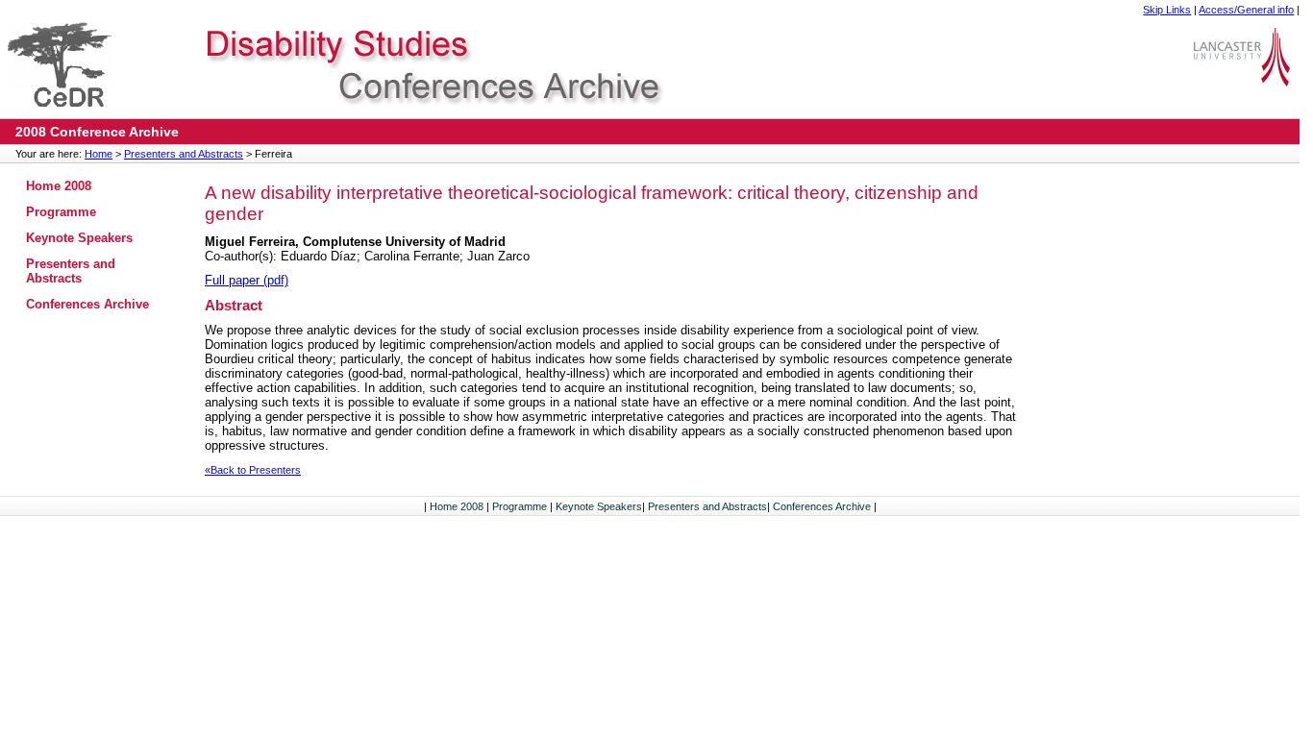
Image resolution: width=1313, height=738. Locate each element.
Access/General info (1246, 9)
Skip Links (1167, 9)
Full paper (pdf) (246, 280)
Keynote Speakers (79, 238)
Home (98, 154)
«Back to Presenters (253, 470)
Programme (61, 212)
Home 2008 (58, 186)
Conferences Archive (87, 304)
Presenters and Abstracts (183, 154)
